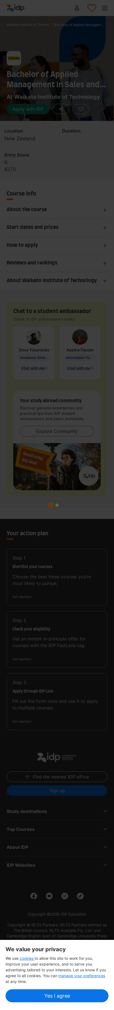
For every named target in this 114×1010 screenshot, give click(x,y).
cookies (27, 958)
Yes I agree (57, 996)
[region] (57, 975)
